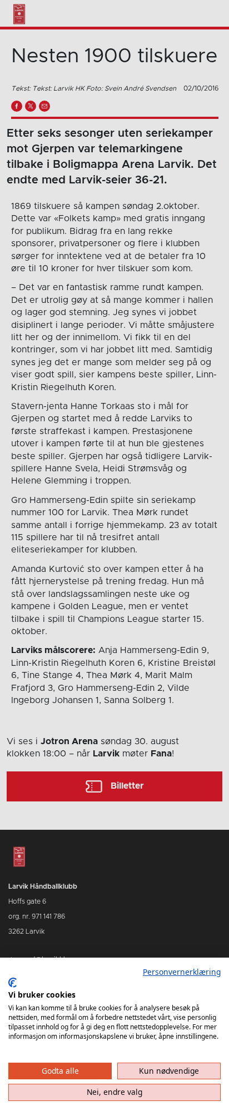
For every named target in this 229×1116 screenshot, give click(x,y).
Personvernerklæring (182, 971)
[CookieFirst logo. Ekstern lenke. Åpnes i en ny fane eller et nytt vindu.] (12, 983)
